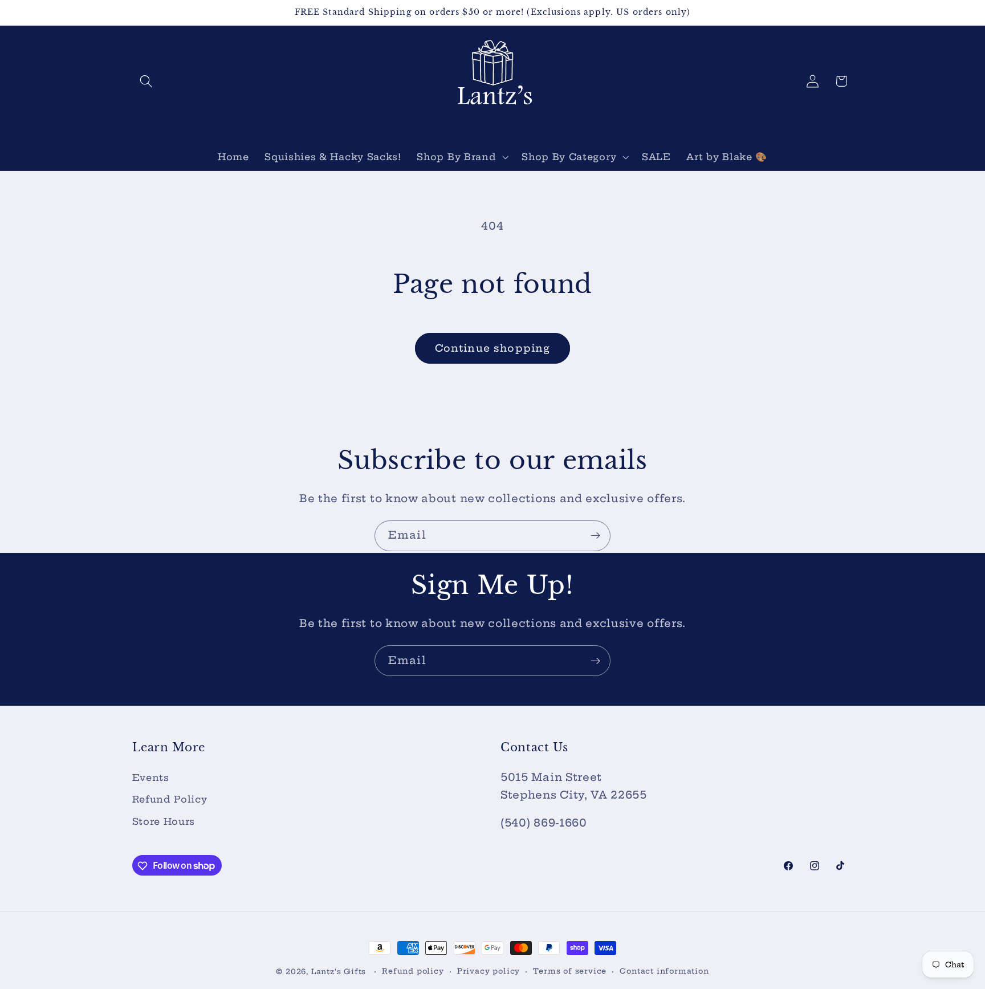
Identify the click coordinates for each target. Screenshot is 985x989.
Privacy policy (488, 971)
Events (150, 777)
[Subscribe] (595, 535)
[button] (146, 81)
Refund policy (412, 971)
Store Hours (164, 821)
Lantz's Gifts (338, 971)
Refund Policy (169, 799)
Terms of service (570, 971)
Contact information (664, 971)
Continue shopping (493, 348)
